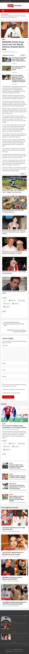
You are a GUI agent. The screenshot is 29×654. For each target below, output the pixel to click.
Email (4, 370)
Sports (4, 404)
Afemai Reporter (13, 52)
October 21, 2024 (6, 581)
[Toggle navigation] (3, 10)
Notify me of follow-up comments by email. (14, 389)
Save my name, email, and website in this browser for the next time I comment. (14, 385)
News (3, 39)
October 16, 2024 (13, 502)
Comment (5, 345)
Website (4, 376)
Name (4, 363)
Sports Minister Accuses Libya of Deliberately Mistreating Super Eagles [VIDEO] (16, 499)
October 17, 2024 (13, 490)
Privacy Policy (8, 651)
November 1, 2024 (6, 531)
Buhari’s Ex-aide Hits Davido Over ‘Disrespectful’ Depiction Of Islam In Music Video (14, 324)
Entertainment (6, 524)
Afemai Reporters (18, 649)
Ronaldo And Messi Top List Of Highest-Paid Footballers (17, 476)
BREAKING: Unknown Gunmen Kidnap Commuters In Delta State (16, 330)
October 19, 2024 (6, 429)
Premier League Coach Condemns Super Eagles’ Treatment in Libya (16, 466)
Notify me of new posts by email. (11, 393)
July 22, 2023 (5, 52)
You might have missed (10, 507)
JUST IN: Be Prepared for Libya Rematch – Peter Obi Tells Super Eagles (17, 487)
